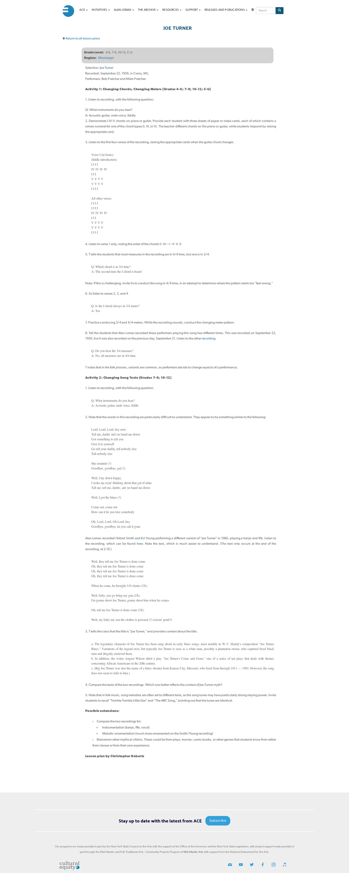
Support (192, 10)
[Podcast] (252, 10)
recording (208, 338)
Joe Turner (107, 68)
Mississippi (106, 58)
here (140, 543)
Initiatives (100, 10)
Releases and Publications (225, 10)
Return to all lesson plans (82, 38)
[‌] (230, 866)
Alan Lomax (123, 10)
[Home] (69, 11)
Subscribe (217, 820)
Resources (170, 10)
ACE (82, 10)
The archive (147, 10)
